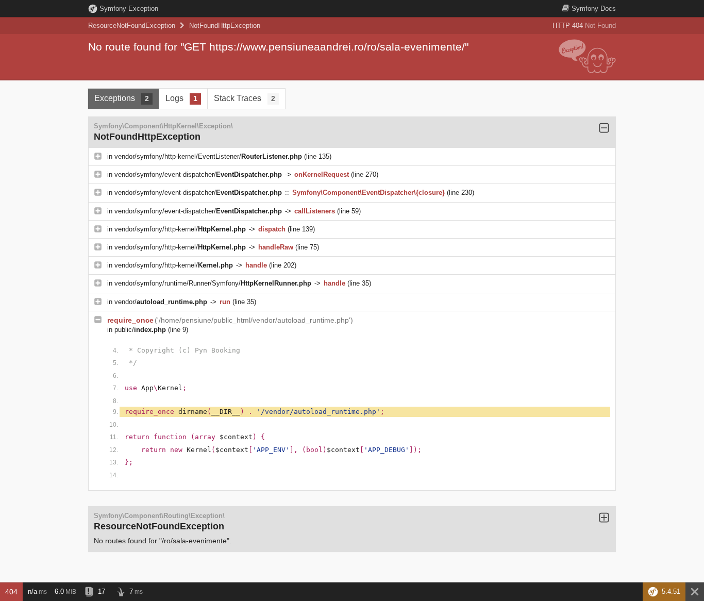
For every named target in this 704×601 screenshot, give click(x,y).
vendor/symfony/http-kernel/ (180, 229)
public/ (140, 329)
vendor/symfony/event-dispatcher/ (198, 174)
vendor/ (160, 302)
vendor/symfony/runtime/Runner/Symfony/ (212, 283)
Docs (594, 8)
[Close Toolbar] (694, 591)
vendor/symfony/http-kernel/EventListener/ (208, 156)
